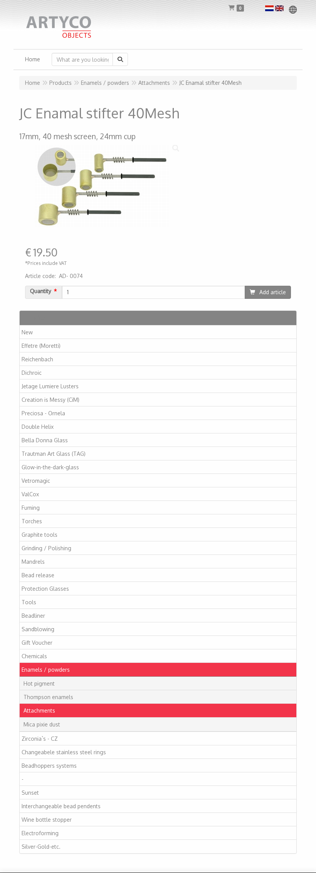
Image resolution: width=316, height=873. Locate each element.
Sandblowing (38, 629)
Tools (29, 602)
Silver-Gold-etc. (41, 846)
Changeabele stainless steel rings (64, 752)
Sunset (30, 792)
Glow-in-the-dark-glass (50, 467)
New (27, 332)
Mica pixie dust (42, 724)
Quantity (40, 291)
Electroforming (40, 833)
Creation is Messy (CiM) (50, 399)
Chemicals (34, 656)
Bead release (38, 575)
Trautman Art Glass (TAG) (54, 453)
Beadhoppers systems (49, 765)
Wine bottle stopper (47, 819)
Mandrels (33, 561)
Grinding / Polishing (46, 548)
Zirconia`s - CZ (40, 738)
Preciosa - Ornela (43, 413)
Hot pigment (39, 683)
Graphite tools (39, 534)
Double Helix (38, 426)
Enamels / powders (46, 669)
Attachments (39, 710)
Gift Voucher (37, 642)
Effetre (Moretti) (41, 345)
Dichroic (32, 372)
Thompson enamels (48, 697)
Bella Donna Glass (45, 440)
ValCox (30, 494)
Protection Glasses (45, 588)
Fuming (31, 507)
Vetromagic (36, 480)
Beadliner (33, 615)
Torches (32, 521)
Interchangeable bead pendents (61, 806)
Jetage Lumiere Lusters (50, 386)
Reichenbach (37, 359)
